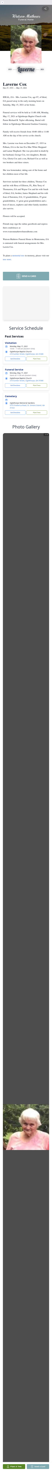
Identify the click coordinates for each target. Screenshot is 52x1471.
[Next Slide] (46, 1127)
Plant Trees (37, 359)
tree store (7, 259)
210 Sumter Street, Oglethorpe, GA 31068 (26, 354)
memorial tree (18, 255)
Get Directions (15, 359)
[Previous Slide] (5, 1127)
